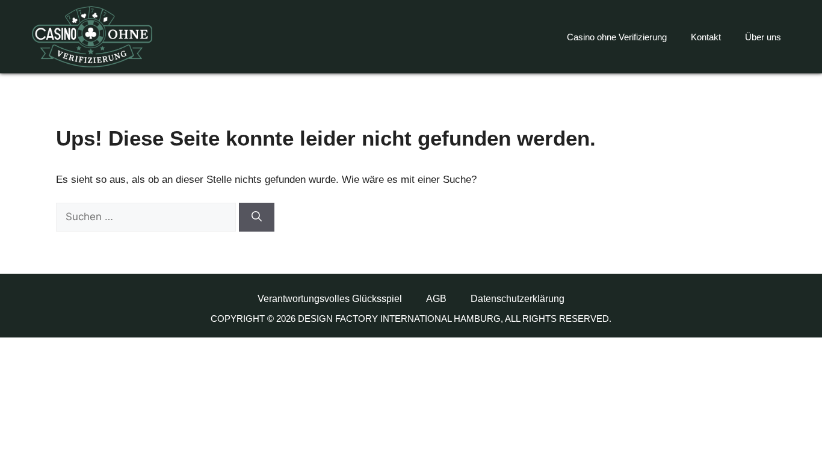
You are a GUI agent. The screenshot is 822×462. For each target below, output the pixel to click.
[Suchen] (256, 217)
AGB (436, 299)
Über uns (763, 37)
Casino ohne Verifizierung (617, 37)
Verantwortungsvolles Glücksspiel (330, 299)
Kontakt (706, 37)
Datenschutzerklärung (517, 299)
